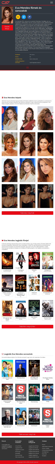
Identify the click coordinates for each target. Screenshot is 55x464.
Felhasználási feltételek (47, 450)
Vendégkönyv (45, 452)
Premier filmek (18, 455)
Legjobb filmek (18, 447)
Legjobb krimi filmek (33, 447)
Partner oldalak (45, 448)
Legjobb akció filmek (33, 446)
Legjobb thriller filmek (34, 457)
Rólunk (43, 444)
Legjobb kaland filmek (34, 451)
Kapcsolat (44, 453)
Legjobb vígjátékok (33, 455)
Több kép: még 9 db (27, 213)
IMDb (18, 17)
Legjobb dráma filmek (34, 449)
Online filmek (18, 446)
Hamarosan (18, 451)
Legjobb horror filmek (34, 453)
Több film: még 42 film (27, 326)
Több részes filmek (19, 457)
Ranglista (44, 455)
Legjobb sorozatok (19, 449)
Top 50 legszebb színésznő (35, 62)
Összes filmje (7, 28)
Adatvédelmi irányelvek (47, 446)
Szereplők (17, 453)
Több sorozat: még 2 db (27, 434)
